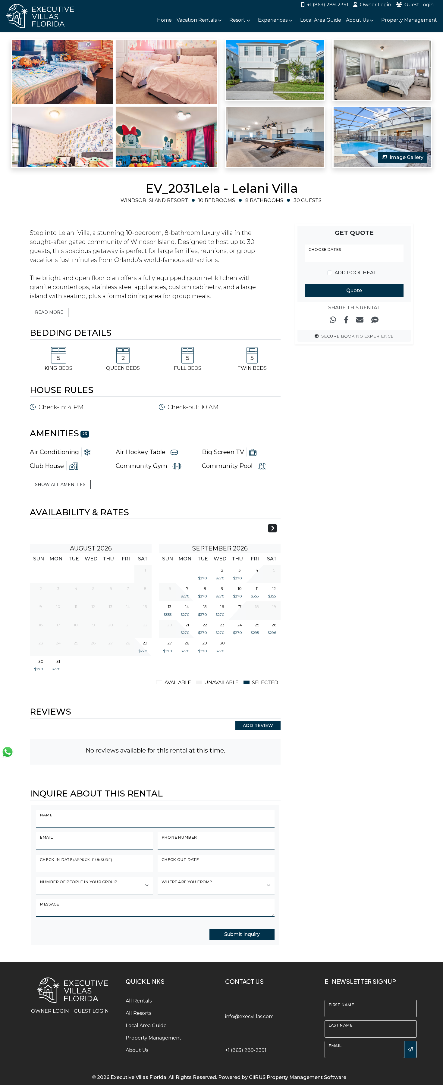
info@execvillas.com (249, 1016)
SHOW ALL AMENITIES (60, 484)
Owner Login (375, 5)
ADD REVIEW (258, 725)
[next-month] (272, 529)
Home (164, 20)
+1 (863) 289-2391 (327, 5)
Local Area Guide (320, 20)
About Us (137, 1050)
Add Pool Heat (355, 273)
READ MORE (49, 312)
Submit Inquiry (242, 934)
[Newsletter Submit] (410, 1049)
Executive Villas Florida (138, 1077)
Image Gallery (406, 157)
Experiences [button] (273, 20)
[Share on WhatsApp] (333, 320)
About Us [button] (358, 20)
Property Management (409, 20)
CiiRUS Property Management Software (297, 1077)
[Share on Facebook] (346, 320)
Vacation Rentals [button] (197, 20)
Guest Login (419, 5)
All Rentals (139, 1001)
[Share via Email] (359, 320)
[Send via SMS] (374, 320)
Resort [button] (238, 20)
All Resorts (138, 1013)
